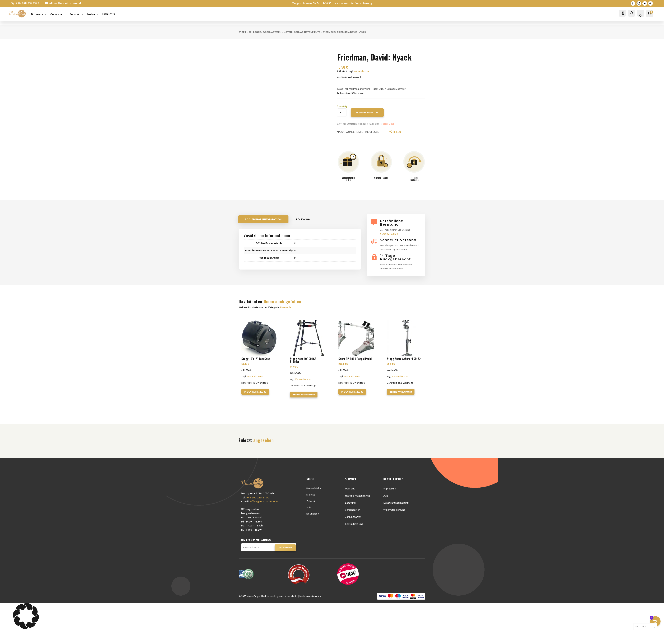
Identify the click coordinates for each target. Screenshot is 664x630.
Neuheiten (312, 513)
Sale (309, 507)
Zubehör (311, 501)
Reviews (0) (303, 219)
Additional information (263, 219)
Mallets (310, 494)
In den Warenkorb (367, 112)
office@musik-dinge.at (65, 3)
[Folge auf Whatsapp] (650, 3)
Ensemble (328, 32)
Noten (288, 32)
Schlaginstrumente (307, 32)
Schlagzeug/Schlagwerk (264, 32)
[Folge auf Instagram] (639, 3)
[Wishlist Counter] (640, 15)
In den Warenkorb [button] (255, 391)
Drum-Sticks (313, 488)
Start (242, 32)
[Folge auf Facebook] (633, 3)
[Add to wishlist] (236, 46)
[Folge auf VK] (644, 3)
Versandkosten (362, 71)
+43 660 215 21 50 (257, 497)
